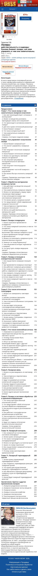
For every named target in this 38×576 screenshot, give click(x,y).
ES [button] (28, 2)
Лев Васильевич (26, 508)
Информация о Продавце (19, 562)
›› (23, 66)
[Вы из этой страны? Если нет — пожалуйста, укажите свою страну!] (19, 1)
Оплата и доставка (19, 572)
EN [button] (31, 2)
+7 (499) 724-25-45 (32, 5)
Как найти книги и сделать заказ (19, 569)
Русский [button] (23, 2)
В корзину (25, 18)
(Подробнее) (18, 98)
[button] (19, 5)
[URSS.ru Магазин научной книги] (8, 3)
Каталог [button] (12, 9)
